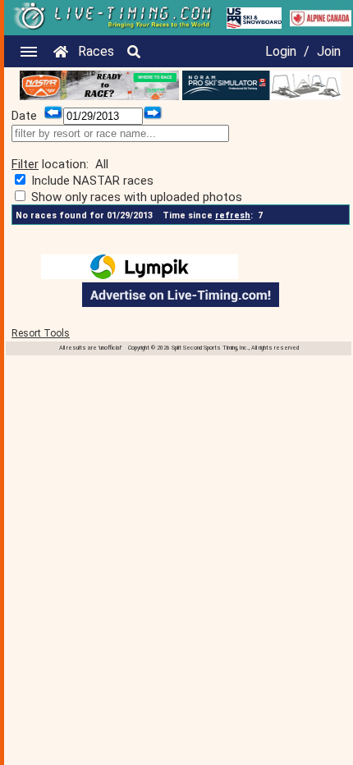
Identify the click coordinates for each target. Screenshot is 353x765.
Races (96, 51)
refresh (232, 215)
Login (280, 51)
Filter (25, 164)
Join (329, 51)
